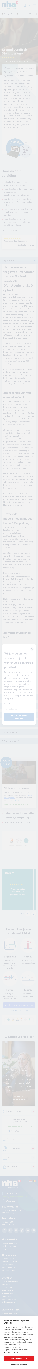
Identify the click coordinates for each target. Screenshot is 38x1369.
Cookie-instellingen (19, 1364)
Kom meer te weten (11, 1352)
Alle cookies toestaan (19, 1358)
